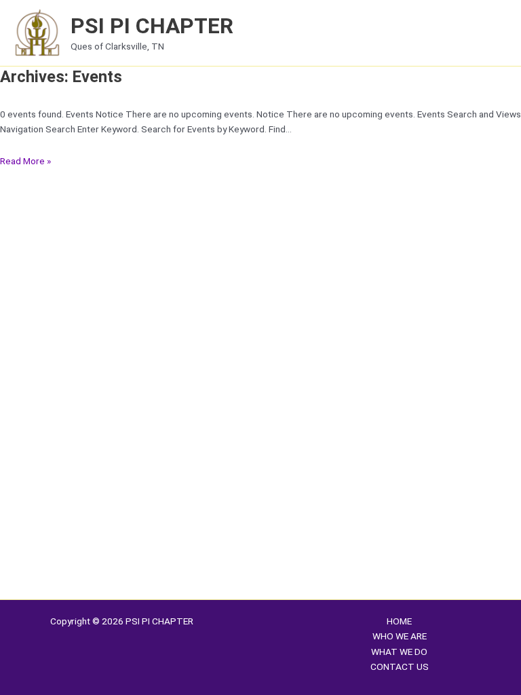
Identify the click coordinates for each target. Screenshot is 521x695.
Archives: (61, 76)
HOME (399, 621)
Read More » (25, 160)
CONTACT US (399, 666)
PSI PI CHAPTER (152, 26)
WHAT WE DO (399, 651)
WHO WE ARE (399, 636)
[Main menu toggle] (494, 33)
